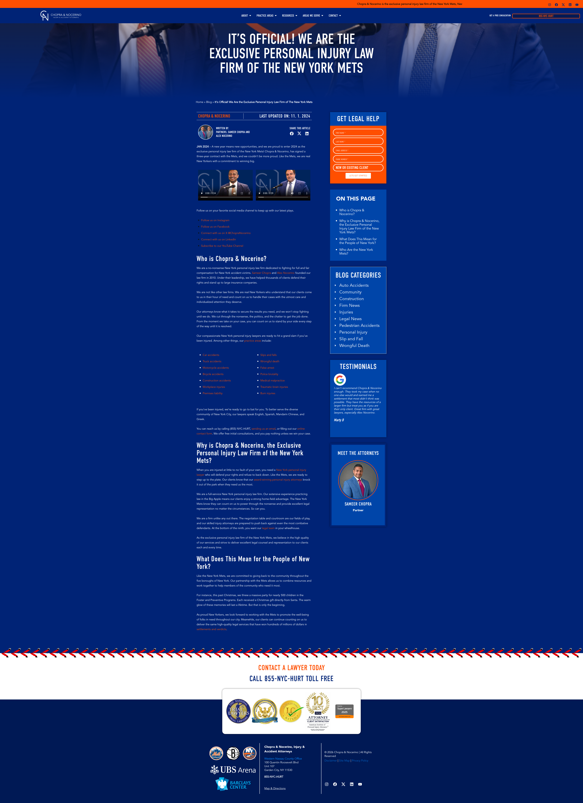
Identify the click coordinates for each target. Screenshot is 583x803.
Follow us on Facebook (215, 227)
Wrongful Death (354, 345)
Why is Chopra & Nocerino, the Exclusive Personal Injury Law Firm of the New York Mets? (359, 226)
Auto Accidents (354, 285)
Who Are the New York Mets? (356, 251)
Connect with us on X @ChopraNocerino (226, 233)
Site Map (344, 760)
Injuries (346, 312)
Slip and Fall (351, 339)
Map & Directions (275, 788)
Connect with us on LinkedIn (218, 239)
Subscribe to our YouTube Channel (222, 246)
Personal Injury (353, 332)
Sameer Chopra (236, 132)
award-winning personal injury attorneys (278, 480)
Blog (209, 102)
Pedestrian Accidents (359, 325)
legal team (268, 528)
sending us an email (264, 429)
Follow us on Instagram (215, 220)
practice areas (252, 341)
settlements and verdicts (211, 629)
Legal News (350, 319)
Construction (351, 299)
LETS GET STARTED (358, 175)
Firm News (349, 305)
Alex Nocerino (224, 136)
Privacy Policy (360, 760)
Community (350, 292)
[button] (291, 133)
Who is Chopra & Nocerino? (351, 212)
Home (199, 102)
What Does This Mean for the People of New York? (358, 241)
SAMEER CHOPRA (358, 504)
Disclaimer (330, 760)
